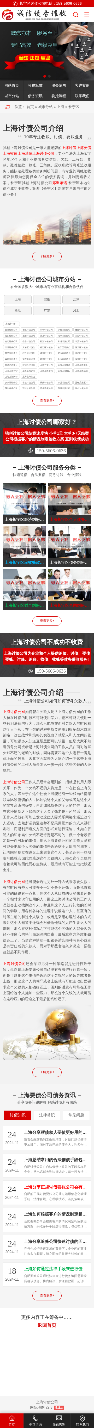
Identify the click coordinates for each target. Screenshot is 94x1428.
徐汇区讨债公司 (46, 347)
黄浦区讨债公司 (28, 347)
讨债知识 (18, 1115)
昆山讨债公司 (81, 388)
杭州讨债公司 (46, 382)
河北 (76, 310)
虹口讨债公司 (11, 335)
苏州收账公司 (28, 388)
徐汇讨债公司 (28, 329)
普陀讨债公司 (81, 329)
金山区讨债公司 (64, 359)
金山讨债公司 (28, 341)
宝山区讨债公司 (64, 353)
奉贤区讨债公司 (11, 365)
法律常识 (47, 1115)
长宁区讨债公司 (64, 347)
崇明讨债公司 (11, 347)
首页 (30, 107)
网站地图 (37, 1408)
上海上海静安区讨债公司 (28, 371)
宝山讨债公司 (81, 335)
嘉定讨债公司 (11, 341)
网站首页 (11, 85)
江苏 (76, 299)
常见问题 (76, 1115)
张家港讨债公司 (11, 383)
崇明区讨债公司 (28, 365)
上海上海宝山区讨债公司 (28, 377)
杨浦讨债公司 (28, 335)
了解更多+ (47, 256)
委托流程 (58, 96)
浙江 (18, 310)
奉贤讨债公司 (81, 341)
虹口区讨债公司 (28, 353)
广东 (47, 310)
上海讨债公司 (10, 324)
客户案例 (82, 85)
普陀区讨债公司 (11, 353)
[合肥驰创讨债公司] (36, 14)
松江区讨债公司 (46, 359)
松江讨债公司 (46, 341)
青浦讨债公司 (64, 341)
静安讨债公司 (64, 329)
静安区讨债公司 (81, 347)
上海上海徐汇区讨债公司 (81, 365)
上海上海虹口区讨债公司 (64, 371)
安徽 (47, 299)
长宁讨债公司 (46, 329)
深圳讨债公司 (64, 382)
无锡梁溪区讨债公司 (81, 383)
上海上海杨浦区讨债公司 (81, 371)
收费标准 (35, 85)
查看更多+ (47, 400)
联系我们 (82, 96)
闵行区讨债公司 (81, 353)
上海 (60, 107)
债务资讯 (35, 96)
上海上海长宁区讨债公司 (11, 371)
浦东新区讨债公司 (28, 359)
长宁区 (73, 107)
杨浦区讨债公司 (46, 353)
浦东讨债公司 (46, 335)
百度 (49, 1408)
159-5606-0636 (51, 450)
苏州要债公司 (46, 388)
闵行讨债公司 (64, 335)
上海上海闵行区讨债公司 (11, 377)
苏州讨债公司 (64, 388)
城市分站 (11, 96)
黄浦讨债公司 (11, 329)
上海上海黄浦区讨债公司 (64, 365)
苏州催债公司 (11, 388)
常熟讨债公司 (28, 382)
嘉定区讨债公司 (11, 359)
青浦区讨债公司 (81, 359)
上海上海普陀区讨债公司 (46, 371)
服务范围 (58, 85)
